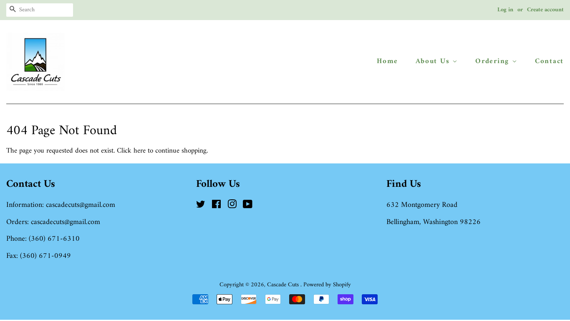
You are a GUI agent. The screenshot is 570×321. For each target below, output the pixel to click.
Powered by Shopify (327, 285)
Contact (549, 61)
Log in (505, 10)
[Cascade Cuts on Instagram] (232, 206)
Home (387, 61)
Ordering (493, 61)
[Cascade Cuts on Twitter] (200, 206)
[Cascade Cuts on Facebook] (216, 206)
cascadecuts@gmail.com (80, 205)
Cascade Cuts (283, 285)
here (140, 151)
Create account (545, 10)
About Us (434, 61)
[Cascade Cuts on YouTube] (247, 206)
